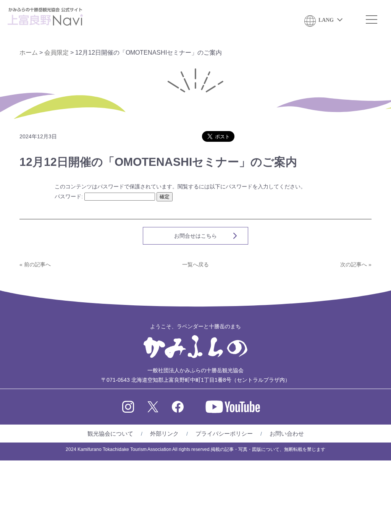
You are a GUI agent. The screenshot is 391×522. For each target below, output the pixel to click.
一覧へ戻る (195, 264)
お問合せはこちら (195, 236)
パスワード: (69, 196)
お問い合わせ (287, 433)
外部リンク (164, 433)
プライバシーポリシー (224, 433)
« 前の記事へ (35, 264)
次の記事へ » (356, 264)
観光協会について (110, 433)
